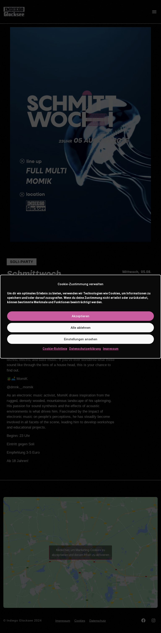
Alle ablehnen (81, 328)
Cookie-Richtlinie (55, 348)
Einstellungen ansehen (80, 339)
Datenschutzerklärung (85, 348)
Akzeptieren (80, 316)
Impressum (110, 348)
